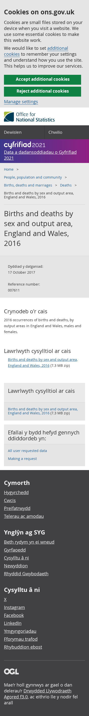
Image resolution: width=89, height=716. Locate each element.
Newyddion (16, 566)
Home (9, 169)
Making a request (22, 458)
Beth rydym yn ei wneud (29, 542)
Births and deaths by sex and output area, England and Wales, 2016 (43, 362)
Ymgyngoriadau (20, 631)
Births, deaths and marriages (28, 185)
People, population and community (33, 177)
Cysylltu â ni (16, 558)
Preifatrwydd (17, 508)
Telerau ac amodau (24, 516)
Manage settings (21, 102)
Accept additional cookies (42, 79)
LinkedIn (13, 623)
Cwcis (10, 500)
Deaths (66, 185)
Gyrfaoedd (15, 550)
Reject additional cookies (43, 91)
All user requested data (27, 450)
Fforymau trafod (21, 639)
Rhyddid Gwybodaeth (26, 574)
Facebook (14, 615)
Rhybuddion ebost (23, 647)
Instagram (14, 607)
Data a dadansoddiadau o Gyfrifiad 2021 (40, 155)
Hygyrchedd (16, 492)
